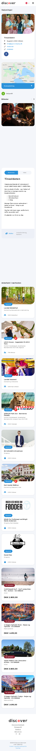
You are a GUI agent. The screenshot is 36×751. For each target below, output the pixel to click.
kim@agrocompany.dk (14, 44)
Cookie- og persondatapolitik (18, 746)
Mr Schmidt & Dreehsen (13, 451)
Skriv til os (18, 731)
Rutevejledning (9, 86)
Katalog (18, 729)
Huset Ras (8, 555)
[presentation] (31, 99)
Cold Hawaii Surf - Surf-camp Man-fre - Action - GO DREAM (17, 590)
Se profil (8, 304)
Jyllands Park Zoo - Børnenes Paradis (15, 414)
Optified (18, 748)
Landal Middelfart (11, 308)
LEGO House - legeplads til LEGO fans (17, 343)
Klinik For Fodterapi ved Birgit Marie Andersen (15, 520)
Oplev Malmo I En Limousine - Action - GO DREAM (15, 661)
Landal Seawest (10, 379)
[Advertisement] (18, 147)
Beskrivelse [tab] (11, 172)
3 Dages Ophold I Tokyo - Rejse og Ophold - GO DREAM (17, 697)
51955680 (10, 49)
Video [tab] (24, 172)
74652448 (10, 46)
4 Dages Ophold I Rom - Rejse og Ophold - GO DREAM (17, 626)
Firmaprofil (18, 727)
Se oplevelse (9, 585)
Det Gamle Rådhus (11, 485)
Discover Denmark (18, 725)
